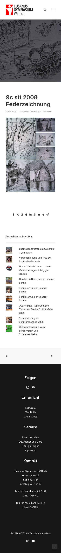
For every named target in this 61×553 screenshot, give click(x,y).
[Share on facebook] (14, 215)
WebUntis (30, 412)
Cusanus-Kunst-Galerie (31, 111)
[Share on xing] (43, 215)
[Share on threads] (22, 215)
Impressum (30, 450)
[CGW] (19, 9)
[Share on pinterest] (26, 215)
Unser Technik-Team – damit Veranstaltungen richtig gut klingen (35, 270)
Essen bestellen (30, 437)
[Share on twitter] (18, 215)
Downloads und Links (30, 441)
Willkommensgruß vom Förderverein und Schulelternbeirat (32, 330)
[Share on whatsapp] (35, 215)
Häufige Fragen (30, 446)
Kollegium (30, 408)
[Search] (44, 9)
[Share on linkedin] (31, 215)
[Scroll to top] (54, 546)
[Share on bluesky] (39, 215)
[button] (53, 9)
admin (48, 111)
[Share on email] (47, 215)
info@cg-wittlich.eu (30, 484)
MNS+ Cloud (30, 416)
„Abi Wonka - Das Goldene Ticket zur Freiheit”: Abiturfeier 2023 (36, 309)
